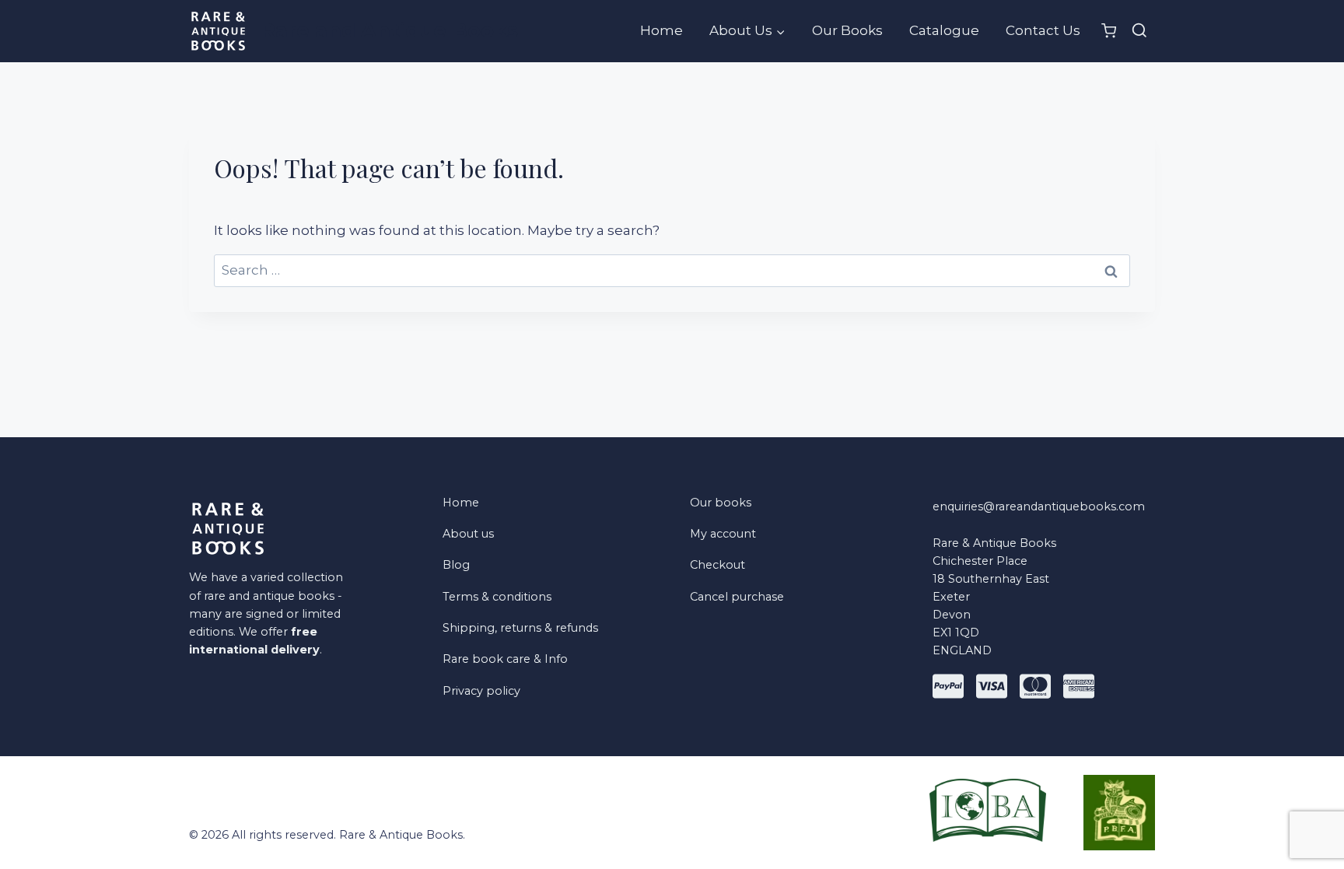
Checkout (717, 565)
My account (723, 534)
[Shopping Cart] (1108, 30)
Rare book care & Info (505, 659)
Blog (456, 565)
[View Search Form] (1139, 31)
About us (468, 534)
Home (661, 30)
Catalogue (944, 30)
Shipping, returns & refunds (520, 628)
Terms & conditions (497, 597)
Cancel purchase (737, 597)
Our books (720, 503)
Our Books (847, 30)
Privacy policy (481, 691)
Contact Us (1043, 30)
